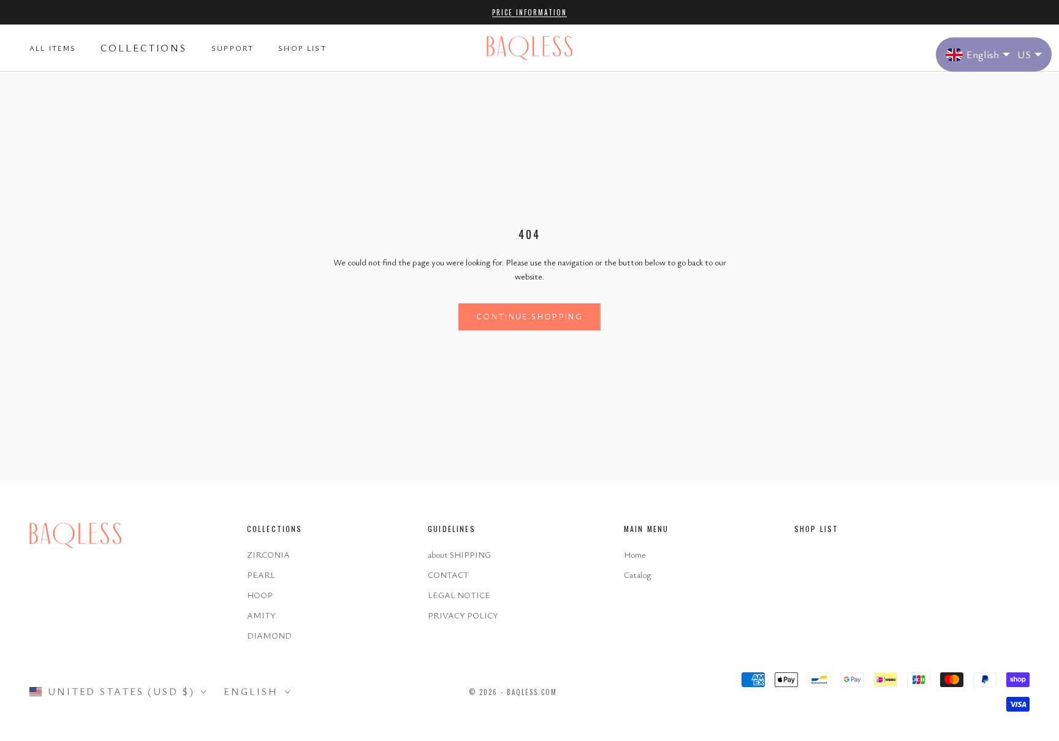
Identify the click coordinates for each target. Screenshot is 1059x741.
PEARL (261, 574)
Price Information (529, 12)
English (251, 691)
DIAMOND (269, 635)
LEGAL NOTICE (459, 595)
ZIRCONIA (268, 554)
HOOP (260, 595)
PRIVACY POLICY (463, 615)
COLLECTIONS (144, 48)
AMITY (261, 615)
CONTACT (448, 574)
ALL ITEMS (52, 48)
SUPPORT (232, 48)
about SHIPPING (459, 554)
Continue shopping (529, 316)
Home (635, 554)
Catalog (637, 574)
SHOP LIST (302, 48)
